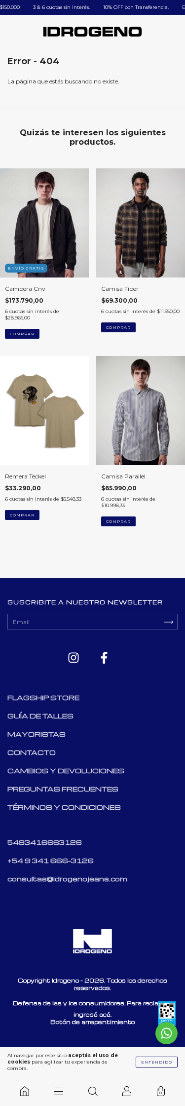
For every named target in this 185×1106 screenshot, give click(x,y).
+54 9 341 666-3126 (50, 860)
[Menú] (58, 1091)
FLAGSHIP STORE (43, 697)
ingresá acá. (92, 1014)
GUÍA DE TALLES (40, 715)
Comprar (22, 333)
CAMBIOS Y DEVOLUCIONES (65, 770)
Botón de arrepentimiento (92, 1022)
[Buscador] (92, 1091)
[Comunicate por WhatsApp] (166, 1033)
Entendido (156, 1062)
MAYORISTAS (36, 734)
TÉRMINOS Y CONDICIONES (64, 807)
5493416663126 (44, 842)
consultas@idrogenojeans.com (67, 878)
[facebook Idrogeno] (104, 658)
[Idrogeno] (24, 1091)
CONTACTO (31, 752)
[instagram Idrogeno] (74, 658)
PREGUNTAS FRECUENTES (62, 789)
